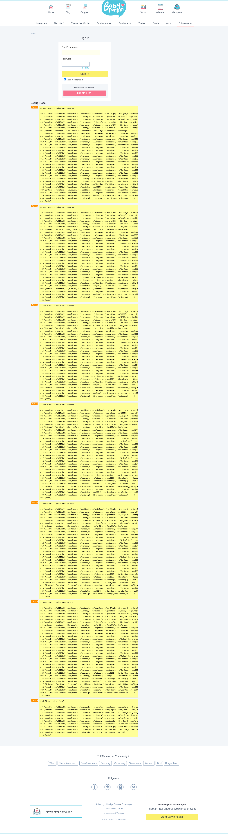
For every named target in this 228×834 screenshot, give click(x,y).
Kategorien (41, 23)
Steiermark (135, 763)
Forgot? (85, 68)
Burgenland (171, 763)
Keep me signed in (74, 80)
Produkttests (125, 23)
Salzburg (105, 763)
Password (66, 59)
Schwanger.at (185, 23)
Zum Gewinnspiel (172, 816)
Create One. (84, 93)
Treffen (142, 23)
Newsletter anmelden (59, 812)
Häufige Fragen (113, 804)
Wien (52, 763)
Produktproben (104, 23)
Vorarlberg (119, 763)
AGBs (120, 808)
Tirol (159, 763)
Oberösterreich (89, 763)
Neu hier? (59, 23)
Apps (168, 23)
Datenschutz (110, 808)
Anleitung (100, 804)
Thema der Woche (80, 23)
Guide (156, 23)
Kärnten (149, 763)
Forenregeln (127, 804)
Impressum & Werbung (114, 813)
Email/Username (70, 47)
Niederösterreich (68, 763)
